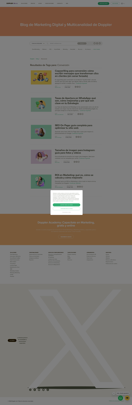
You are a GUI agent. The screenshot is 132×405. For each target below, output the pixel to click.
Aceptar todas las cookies (66, 204)
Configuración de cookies (67, 208)
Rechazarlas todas (66, 212)
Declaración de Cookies (68, 200)
